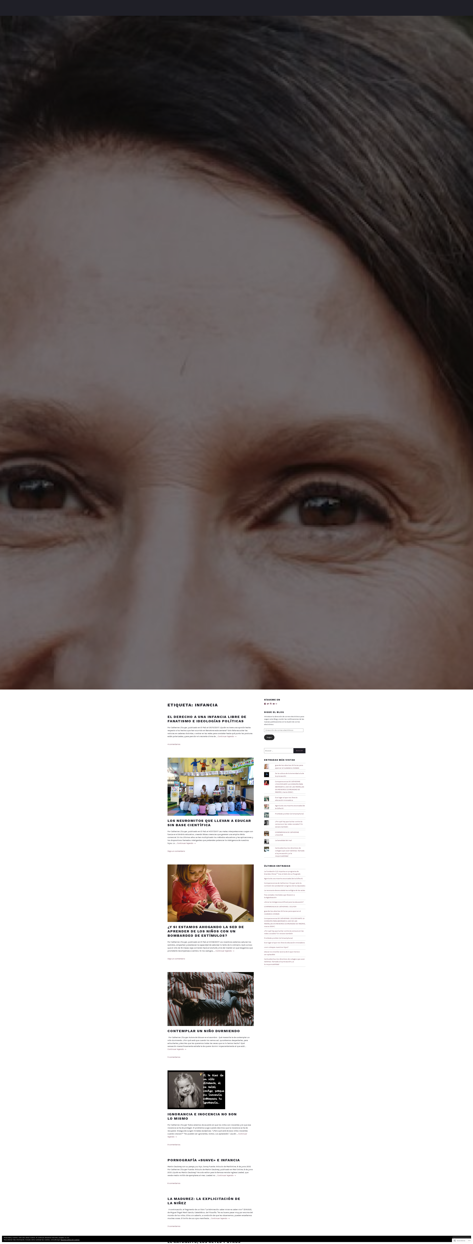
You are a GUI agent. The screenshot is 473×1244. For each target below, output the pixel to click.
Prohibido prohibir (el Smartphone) (289, 814)
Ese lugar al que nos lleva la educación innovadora (284, 943)
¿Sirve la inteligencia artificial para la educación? (284, 902)
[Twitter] (268, 704)
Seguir (269, 737)
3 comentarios (174, 1226)
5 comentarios (174, 1057)
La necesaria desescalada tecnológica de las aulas (284, 890)
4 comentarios (174, 744)
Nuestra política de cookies (70, 1240)
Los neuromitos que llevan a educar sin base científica (209, 823)
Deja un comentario (176, 851)
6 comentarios (174, 1183)
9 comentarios (174, 1144)
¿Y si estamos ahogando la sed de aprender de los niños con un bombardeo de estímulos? (206, 931)
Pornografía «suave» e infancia (204, 1160)
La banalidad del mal (283, 840)
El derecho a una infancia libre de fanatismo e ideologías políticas (207, 719)
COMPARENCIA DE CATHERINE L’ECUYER (280, 907)
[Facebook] (265, 704)
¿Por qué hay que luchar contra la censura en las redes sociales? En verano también (289, 824)
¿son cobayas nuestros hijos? (276, 947)
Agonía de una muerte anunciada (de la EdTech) (283, 879)
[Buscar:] (284, 750)
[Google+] (277, 704)
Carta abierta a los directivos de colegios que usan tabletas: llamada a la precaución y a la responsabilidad (284, 961)
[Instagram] (271, 704)
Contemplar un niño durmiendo (204, 1031)
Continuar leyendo (227, 736)
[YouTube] (274, 704)
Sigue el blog (274, 712)
